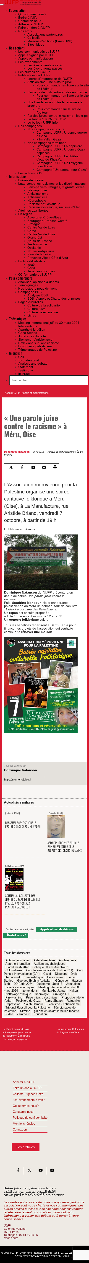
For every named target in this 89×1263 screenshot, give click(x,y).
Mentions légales (24, 1123)
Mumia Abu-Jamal (53, 990)
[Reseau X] (29, 1171)
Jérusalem (73, 984)
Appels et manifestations (35, 393)
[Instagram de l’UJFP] (52, 1171)
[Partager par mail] (44, 467)
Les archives (25, 1147)
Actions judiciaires (17, 960)
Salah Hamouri (34, 1004)
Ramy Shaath (53, 1001)
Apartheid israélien (17, 963)
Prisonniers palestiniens (42, 997)
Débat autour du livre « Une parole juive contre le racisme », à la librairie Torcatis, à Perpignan (17, 1034)
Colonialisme (13, 970)
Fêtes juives (55, 977)
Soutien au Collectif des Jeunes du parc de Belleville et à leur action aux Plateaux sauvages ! (22, 901)
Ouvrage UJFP (63, 994)
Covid (47, 973)
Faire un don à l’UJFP (27, 1088)
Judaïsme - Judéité (49, 984)
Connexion (20, 1129)
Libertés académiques (19, 987)
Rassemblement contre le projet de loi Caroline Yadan (23, 824)
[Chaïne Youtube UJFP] (40, 1171)
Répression (12, 1004)
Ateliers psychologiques (49, 963)
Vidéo (9, 1014)
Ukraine (25, 1011)
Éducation (40, 1014)
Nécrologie (42, 994)
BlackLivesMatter (17, 967)
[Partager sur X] (11, 467)
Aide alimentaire (44, 960)
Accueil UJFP (12, 393)
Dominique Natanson (17, 451)
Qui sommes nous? (26, 1105)
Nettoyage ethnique (18, 994)
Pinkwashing (13, 997)
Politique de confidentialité (30, 1117)
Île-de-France (15, 935)
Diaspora (61, 973)
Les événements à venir (28, 1100)
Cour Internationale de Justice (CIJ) (49, 970)
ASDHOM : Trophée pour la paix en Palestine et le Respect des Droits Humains (64, 846)
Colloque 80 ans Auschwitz (50, 967)
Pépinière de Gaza (28, 1001)
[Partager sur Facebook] (22, 467)
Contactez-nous (23, 1111)
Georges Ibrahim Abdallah (34, 980)
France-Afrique (33, 977)
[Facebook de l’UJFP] (18, 1171)
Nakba (73, 990)
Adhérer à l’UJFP (24, 1082)
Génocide (61, 980)
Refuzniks (73, 1001)
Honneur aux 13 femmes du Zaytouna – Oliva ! (70, 1031)
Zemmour (23, 1014)
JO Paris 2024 (23, 984)
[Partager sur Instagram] (33, 467)
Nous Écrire (11, 1238)
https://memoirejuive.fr (17, 779)
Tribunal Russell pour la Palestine (27, 1007)
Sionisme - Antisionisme (64, 1004)
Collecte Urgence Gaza (28, 1094)
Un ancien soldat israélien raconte (56, 1011)
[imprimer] (55, 467)
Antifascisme (67, 960)
